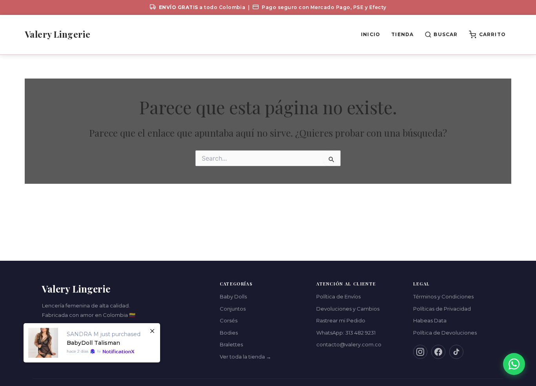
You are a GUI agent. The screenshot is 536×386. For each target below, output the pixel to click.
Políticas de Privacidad (442, 309)
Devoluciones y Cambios (347, 309)
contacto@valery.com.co (348, 344)
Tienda (402, 34)
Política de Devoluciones (445, 332)
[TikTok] (456, 352)
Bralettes (231, 344)
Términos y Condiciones (443, 296)
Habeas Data (430, 320)
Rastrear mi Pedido (340, 320)
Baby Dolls (233, 296)
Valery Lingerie (58, 34)
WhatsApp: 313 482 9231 (346, 332)
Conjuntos (233, 309)
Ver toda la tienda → (245, 356)
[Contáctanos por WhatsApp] (514, 364)
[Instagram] (420, 352)
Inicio (370, 34)
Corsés (228, 320)
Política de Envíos (338, 296)
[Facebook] (438, 352)
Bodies (229, 332)
